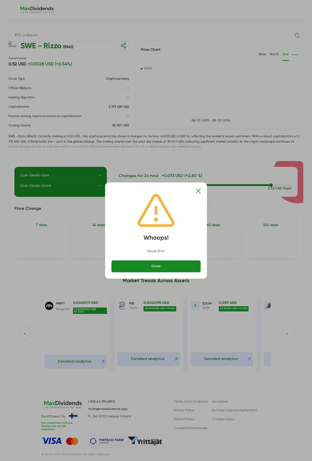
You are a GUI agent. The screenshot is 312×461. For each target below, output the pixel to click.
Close (156, 266)
